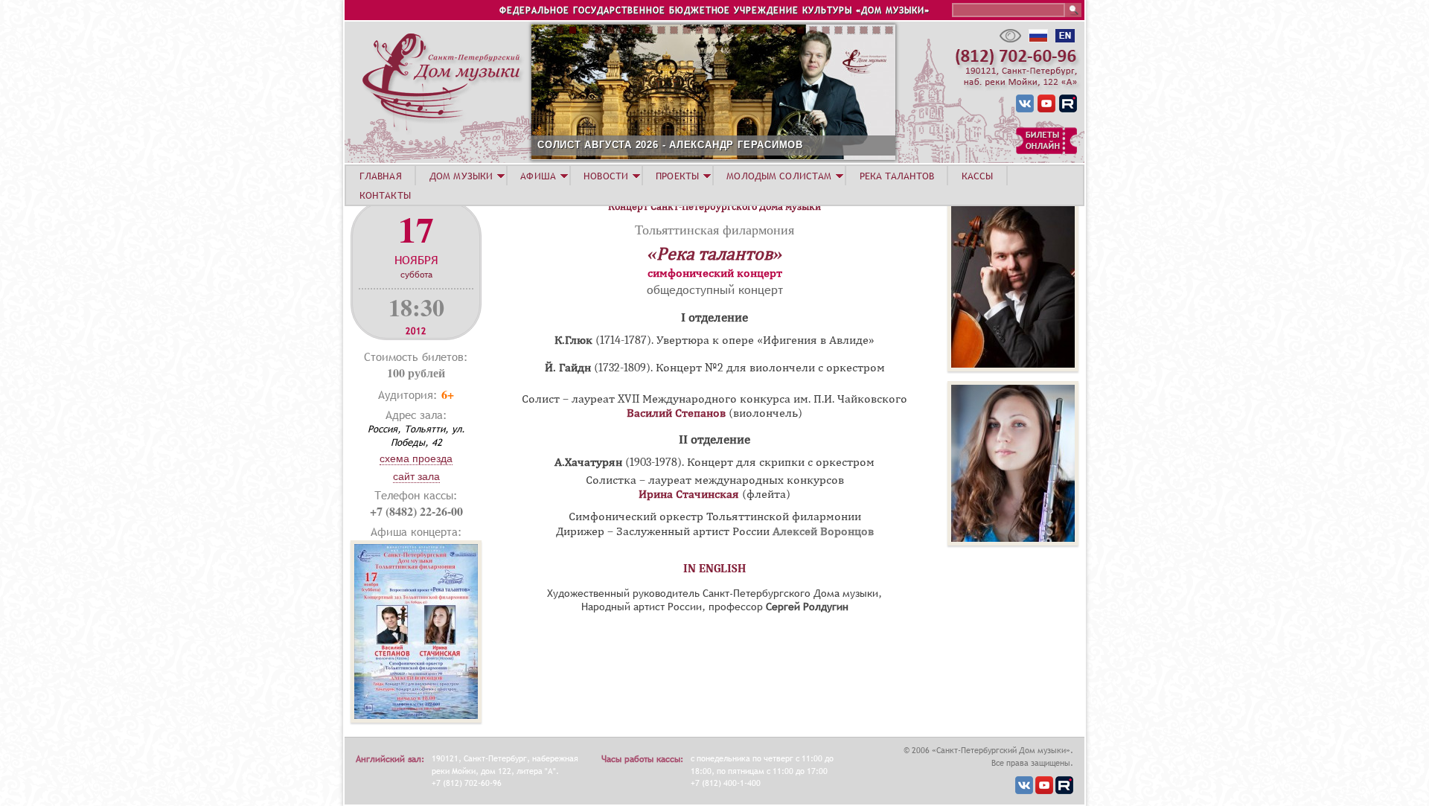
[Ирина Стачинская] (1012, 542)
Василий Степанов (676, 413)
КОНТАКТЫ (385, 195)
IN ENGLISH (715, 568)
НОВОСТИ (606, 175)
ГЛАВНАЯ (380, 175)
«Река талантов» (715, 253)
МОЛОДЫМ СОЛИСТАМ (778, 175)
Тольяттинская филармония (714, 229)
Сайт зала (416, 476)
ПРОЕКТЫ (677, 175)
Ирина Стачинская (689, 494)
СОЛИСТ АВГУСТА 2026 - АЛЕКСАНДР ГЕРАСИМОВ (670, 144)
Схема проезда (416, 458)
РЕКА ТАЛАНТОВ (897, 175)
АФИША (538, 175)
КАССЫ (978, 175)
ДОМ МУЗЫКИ (461, 175)
